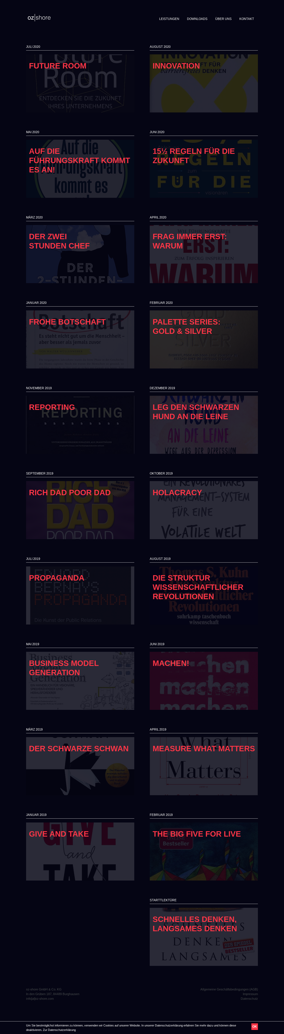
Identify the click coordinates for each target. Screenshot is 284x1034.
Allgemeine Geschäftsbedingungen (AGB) (229, 989)
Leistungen (169, 19)
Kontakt (246, 19)
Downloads (197, 19)
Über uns (223, 19)
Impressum (250, 994)
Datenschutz (249, 998)
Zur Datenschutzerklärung (59, 1029)
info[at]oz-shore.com (40, 998)
